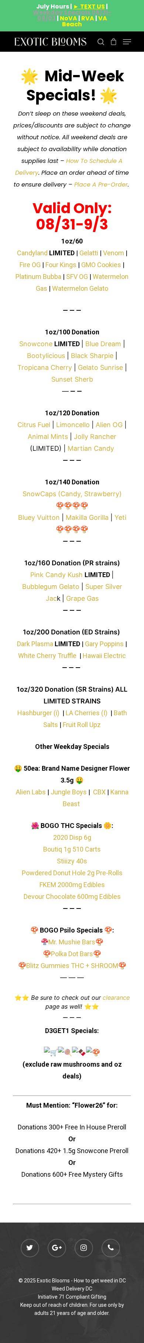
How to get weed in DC (100, 1281)
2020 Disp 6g (72, 837)
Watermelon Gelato (80, 288)
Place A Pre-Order (101, 184)
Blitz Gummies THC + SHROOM (72, 965)
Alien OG (109, 425)
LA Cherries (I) (86, 713)
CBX (99, 792)
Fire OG (30, 265)
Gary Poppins (104, 644)
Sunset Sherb (72, 379)
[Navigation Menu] (127, 41)
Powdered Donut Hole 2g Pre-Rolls (72, 873)
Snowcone (35, 344)
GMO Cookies (101, 265)
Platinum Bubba (38, 276)
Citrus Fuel (33, 425)
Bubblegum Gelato (50, 586)
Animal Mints (48, 436)
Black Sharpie (92, 355)
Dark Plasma (35, 644)
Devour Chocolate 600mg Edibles (72, 896)
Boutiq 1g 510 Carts (72, 849)
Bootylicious (46, 355)
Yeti (120, 517)
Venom (113, 253)
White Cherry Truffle (47, 655)
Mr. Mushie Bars (71, 942)
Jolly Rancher (95, 436)
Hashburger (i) (38, 713)
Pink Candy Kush (56, 575)
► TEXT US (89, 6)
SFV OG (77, 276)
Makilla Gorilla (87, 517)
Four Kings (60, 265)
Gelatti (88, 253)
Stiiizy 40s (72, 861)
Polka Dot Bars (72, 954)
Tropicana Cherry (44, 367)
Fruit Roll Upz (82, 725)
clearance (116, 997)
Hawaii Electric (104, 655)
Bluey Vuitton (39, 517)
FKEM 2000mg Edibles (72, 885)
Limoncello (73, 425)
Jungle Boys (69, 792)
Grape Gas (82, 598)
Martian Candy (91, 448)
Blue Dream (103, 344)
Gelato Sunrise (100, 367)
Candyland (32, 253)
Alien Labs (31, 792)
